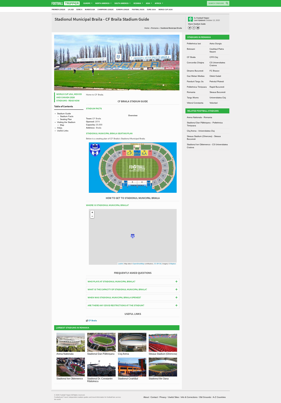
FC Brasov (214, 71)
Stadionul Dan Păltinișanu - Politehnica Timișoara (205, 124)
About (146, 397)
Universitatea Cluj (218, 97)
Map (62, 125)
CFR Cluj (214, 57)
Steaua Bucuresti (217, 92)
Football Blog (138, 9)
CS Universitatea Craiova (217, 64)
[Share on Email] (198, 27)
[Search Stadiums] (227, 3)
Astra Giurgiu (216, 43)
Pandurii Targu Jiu (195, 81)
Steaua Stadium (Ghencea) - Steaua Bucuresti (204, 137)
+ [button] (92, 212)
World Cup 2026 (166, 9)
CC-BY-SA (157, 263)
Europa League (122, 9)
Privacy (163, 397)
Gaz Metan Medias (195, 76)
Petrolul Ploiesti (217, 81)
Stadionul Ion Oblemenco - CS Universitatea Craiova (207, 146)
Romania (155, 28)
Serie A (79, 9)
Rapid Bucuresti (217, 87)
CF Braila (92, 320)
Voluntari (214, 103)
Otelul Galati (215, 76)
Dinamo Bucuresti (195, 71)
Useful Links (62, 130)
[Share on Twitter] (190, 27)
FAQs (59, 128)
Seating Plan (66, 119)
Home (146, 28)
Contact (154, 397)
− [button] (92, 216)
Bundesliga (90, 9)
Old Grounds (205, 397)
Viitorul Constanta (195, 103)
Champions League (105, 9)
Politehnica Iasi (194, 43)
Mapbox (173, 263)
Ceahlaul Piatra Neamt (217, 50)
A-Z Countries (219, 397)
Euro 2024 (151, 9)
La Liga (71, 9)
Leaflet (120, 263)
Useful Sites (173, 397)
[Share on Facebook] (194, 27)
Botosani (191, 49)
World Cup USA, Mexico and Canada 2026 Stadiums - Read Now (69, 97)
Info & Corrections (189, 397)
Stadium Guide (64, 113)
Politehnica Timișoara (197, 87)
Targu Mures (193, 97)
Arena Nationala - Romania (199, 117)
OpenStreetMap (138, 263)
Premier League (58, 9)
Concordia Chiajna (195, 62)
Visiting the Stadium (66, 122)
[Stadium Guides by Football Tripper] (66, 3)
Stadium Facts (66, 116)
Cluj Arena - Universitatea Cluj (201, 131)
